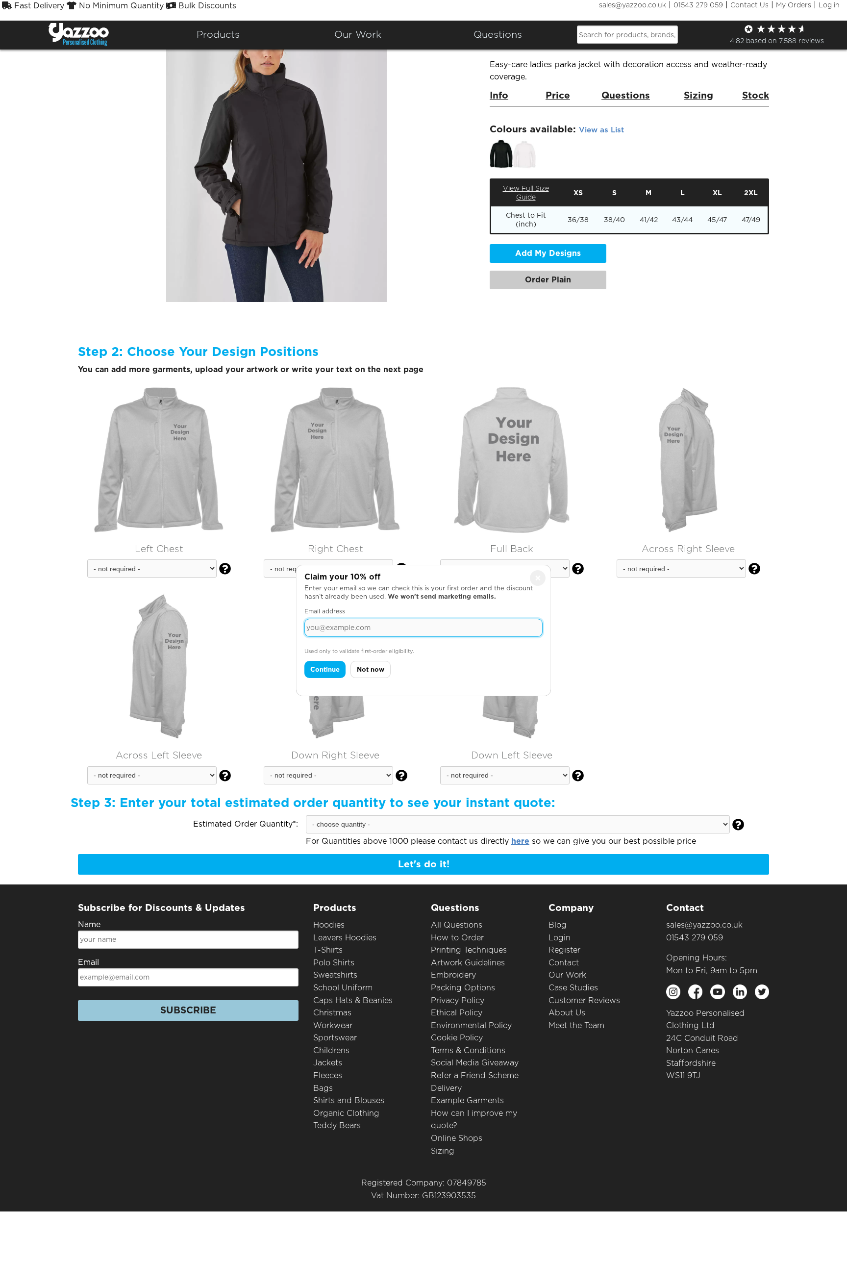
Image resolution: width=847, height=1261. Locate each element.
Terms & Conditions (468, 1050)
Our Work (567, 975)
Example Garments (467, 1100)
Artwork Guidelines (468, 962)
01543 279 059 (698, 5)
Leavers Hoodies (344, 937)
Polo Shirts (333, 962)
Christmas (332, 1012)
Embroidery (453, 975)
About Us (566, 1012)
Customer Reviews (584, 1000)
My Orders (793, 5)
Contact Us (749, 5)
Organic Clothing (346, 1113)
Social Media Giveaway (475, 1062)
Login (559, 937)
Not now (370, 669)
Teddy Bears (337, 1125)
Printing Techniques (469, 950)
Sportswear (335, 1037)
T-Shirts (328, 950)
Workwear (332, 1025)
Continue (325, 669)
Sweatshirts (335, 975)
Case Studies (573, 987)
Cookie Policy (457, 1037)
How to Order (457, 937)
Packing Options (463, 987)
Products (218, 34)
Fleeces (327, 1075)
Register (564, 950)
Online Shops (456, 1138)
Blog (557, 925)
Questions (497, 34)
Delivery (446, 1088)
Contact (563, 962)
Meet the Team (576, 1025)
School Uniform (343, 987)
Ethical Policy (456, 1012)
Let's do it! (423, 864)
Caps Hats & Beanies (353, 1000)
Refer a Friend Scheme (475, 1075)
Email (88, 962)
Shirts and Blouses (348, 1100)
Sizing (442, 1151)
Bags (323, 1088)
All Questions (456, 925)
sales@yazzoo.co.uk (632, 5)
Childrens (331, 1050)
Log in (829, 5)
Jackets (327, 1062)
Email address (324, 611)
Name (89, 924)
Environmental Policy (471, 1025)
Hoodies (329, 925)
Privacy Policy (457, 1000)
